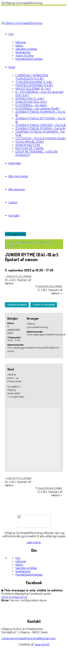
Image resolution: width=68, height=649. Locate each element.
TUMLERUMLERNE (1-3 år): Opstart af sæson (48, 290)
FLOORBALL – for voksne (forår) (37, 108)
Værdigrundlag (26, 49)
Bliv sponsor (16, 189)
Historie (20, 42)
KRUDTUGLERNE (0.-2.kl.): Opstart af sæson (18, 280)
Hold (11, 67)
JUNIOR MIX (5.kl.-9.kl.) (31, 102)
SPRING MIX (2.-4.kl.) (29, 98)
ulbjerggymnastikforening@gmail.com (28, 638)
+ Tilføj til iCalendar (43, 305)
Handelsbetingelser (29, 59)
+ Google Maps (15, 396)
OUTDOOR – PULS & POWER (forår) (40, 138)
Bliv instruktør (18, 176)
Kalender (14, 163)
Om (11, 34)
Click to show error (14, 597)
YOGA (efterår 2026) (29, 141)
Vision (19, 45)
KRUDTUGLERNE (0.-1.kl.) (33, 88)
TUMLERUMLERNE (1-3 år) (33, 82)
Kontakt (14, 215)
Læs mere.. (34, 542)
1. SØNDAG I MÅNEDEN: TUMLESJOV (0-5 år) (31, 77)
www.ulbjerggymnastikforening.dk (46, 334)
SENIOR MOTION (27, 145)
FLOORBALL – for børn (31, 105)
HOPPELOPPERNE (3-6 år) (34, 85)
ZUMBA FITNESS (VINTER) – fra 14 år (40, 125)
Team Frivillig (24, 55)
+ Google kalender (17, 305)
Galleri (12, 202)
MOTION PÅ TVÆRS (29, 148)
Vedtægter (23, 52)
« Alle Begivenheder (15, 234)
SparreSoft (42, 644)
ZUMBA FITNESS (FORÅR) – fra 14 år (40, 128)
